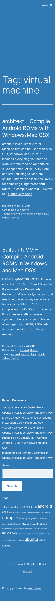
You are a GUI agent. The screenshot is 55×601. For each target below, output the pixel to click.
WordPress (34, 588)
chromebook (45, 512)
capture (30, 512)
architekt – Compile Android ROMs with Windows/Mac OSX (26, 128)
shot (3, 540)
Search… (7, 465)
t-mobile (9, 540)
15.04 (17, 507)
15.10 (23, 507)
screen (30, 534)
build (30, 213)
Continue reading (20, 194)
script (36, 534)
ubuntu (41, 354)
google (4, 524)
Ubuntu (34, 350)
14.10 (11, 507)
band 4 (11, 512)
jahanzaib (8, 437)
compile (38, 213)
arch (23, 213)
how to (25, 523)
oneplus (16, 529)
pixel (37, 529)
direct (42, 519)
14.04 (5, 506)
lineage (33, 524)
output (21, 529)
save (25, 534)
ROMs (14, 533)
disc (46, 519)
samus (20, 534)
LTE (48, 524)
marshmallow (7, 529)
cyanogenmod (32, 518)
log (44, 524)
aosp (5, 511)
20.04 (35, 507)
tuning (21, 540)
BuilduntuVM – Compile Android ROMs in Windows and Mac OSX (24, 442)
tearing (15, 540)
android (15, 213)
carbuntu (36, 512)
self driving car (44, 534)
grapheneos (14, 524)
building (23, 512)
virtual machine (10, 217)
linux (33, 354)
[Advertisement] (27, 41)
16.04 (29, 507)
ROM (46, 213)
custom (21, 519)
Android (24, 209)
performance (29, 529)
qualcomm (43, 529)
